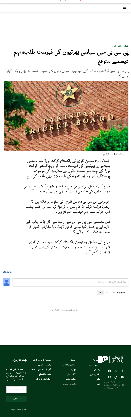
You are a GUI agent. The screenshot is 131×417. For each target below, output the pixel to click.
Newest (100, 292)
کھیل (126, 46)
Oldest (108, 292)
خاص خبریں (116, 46)
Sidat (25, 409)
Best (114, 292)
